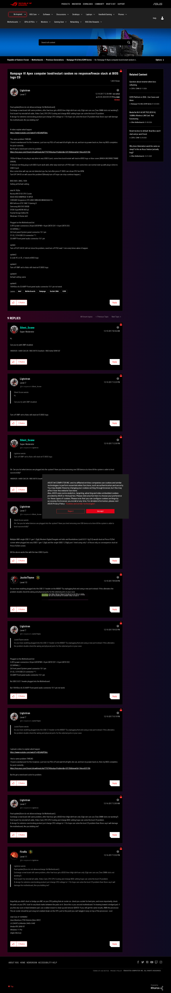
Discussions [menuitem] (61, 14)
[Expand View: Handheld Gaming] (113, 14)
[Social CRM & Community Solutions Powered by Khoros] (157, 987)
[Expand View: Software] (52, 14)
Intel (19, 291)
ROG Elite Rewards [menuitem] (92, 22)
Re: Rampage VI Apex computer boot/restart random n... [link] (116, 60)
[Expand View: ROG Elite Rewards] (101, 22)
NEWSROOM (32, 962)
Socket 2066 (54, 291)
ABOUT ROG (14, 962)
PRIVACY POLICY (116, 971)
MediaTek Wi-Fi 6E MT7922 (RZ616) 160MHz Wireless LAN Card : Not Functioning (142, 115)
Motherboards (37, 60)
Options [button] (159, 60)
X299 (64, 291)
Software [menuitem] (46, 14)
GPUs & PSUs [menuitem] (29, 22)
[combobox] (85, 42)
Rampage (42, 291)
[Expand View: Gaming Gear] (66, 22)
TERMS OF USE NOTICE (101, 971)
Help (154, 18)
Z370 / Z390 (135, 88)
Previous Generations (55, 60)
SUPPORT (121, 4)
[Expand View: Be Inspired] (25, 14)
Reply (114, 302)
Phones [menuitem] (121, 14)
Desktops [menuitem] (76, 14)
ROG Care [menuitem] (33, 14)
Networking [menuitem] (74, 22)
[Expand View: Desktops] (81, 14)
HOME (22, 962)
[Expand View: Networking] (80, 22)
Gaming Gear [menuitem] (59, 22)
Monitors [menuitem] (44, 22)
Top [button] (12, 986)
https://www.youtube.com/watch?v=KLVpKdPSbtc (29, 133)
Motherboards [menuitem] (12, 22)
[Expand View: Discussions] (68, 14)
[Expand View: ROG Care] (38, 14)
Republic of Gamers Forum (18, 60)
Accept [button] (100, 511)
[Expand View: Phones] (126, 14)
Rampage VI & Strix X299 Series (79, 60)
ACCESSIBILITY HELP (47, 962)
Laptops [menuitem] (89, 14)
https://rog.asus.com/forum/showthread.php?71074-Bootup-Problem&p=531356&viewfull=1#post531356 (50, 152)
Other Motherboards (137, 122)
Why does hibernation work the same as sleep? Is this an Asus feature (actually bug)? (144, 149)
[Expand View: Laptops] (94, 14)
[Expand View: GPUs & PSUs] (36, 22)
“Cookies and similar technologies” (80, 504)
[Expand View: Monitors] (49, 22)
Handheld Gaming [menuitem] (105, 14)
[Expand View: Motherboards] (20, 22)
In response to (31, 387)
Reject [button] (70, 511)
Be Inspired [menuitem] (18, 14)
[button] (13, 302)
